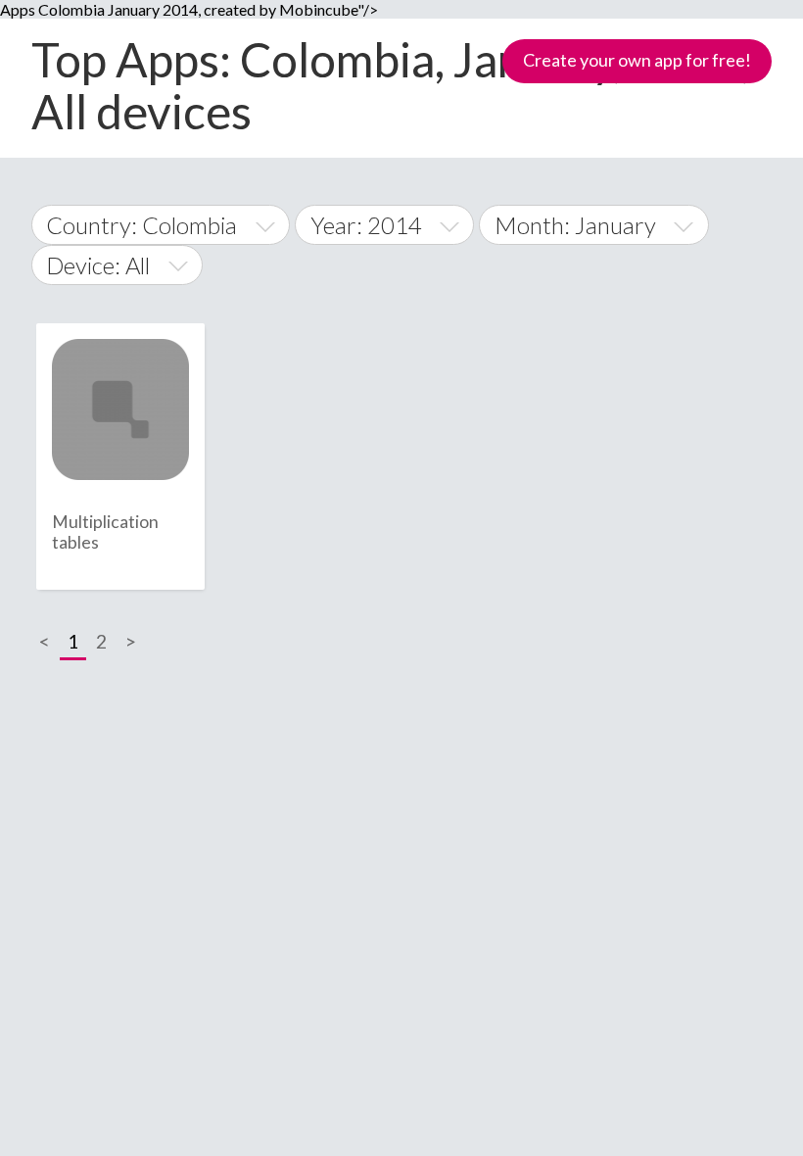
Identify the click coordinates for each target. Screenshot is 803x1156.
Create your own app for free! (637, 60)
